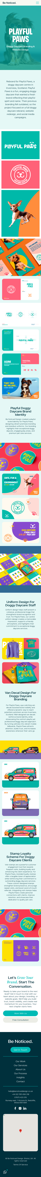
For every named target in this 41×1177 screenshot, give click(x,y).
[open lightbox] (20, 289)
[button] (37, 3)
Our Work (20, 1061)
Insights (20, 1077)
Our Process (20, 1073)
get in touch (20, 1049)
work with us (20, 1013)
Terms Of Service (20, 1164)
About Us (20, 1069)
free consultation (20, 1020)
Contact (20, 1081)
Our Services (20, 1065)
